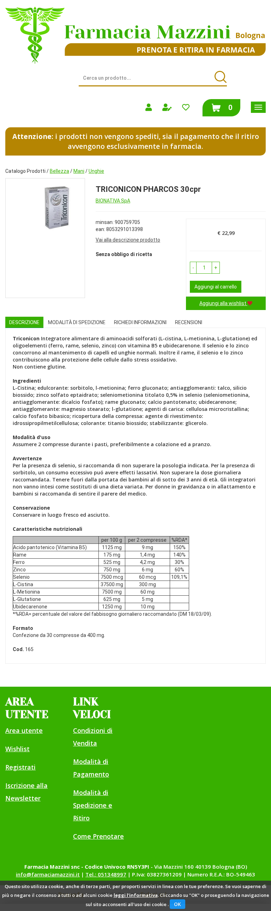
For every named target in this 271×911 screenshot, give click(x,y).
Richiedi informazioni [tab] (140, 322)
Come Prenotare (98, 836)
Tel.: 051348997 (105, 874)
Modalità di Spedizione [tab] (77, 322)
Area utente (24, 730)
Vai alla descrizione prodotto (128, 240)
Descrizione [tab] (24, 322)
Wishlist (17, 749)
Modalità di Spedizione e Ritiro (92, 805)
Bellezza (59, 171)
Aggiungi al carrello (215, 287)
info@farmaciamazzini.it (48, 874)
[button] (193, 268)
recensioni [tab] (188, 322)
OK (177, 904)
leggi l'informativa (136, 895)
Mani (78, 171)
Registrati (20, 767)
